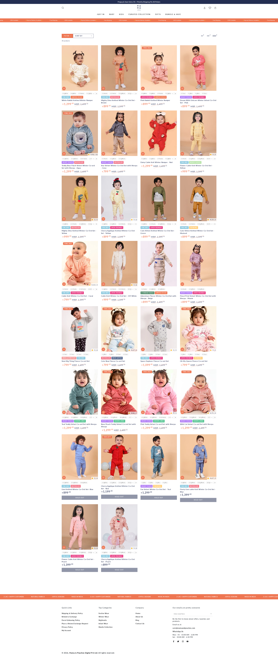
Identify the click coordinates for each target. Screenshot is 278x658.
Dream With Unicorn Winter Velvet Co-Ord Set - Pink (198, 101)
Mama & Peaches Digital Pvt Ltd (83, 653)
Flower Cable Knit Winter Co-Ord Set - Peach (78, 560)
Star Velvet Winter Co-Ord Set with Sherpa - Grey (119, 166)
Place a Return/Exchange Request (75, 624)
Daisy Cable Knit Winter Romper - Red (157, 162)
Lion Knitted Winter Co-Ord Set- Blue (77, 489)
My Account (66, 630)
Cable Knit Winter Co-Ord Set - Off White (119, 296)
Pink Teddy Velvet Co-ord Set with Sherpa (158, 424)
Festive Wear (104, 613)
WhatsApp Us (178, 631)
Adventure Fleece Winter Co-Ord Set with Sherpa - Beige (158, 297)
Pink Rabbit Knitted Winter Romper (155, 100)
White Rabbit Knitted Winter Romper (77, 100)
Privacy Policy (67, 627)
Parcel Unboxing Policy (71, 620)
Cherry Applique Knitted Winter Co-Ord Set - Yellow (118, 232)
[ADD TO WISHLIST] (64, 477)
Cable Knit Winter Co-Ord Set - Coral (77, 296)
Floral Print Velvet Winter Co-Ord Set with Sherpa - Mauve (198, 297)
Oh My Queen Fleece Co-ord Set (194, 361)
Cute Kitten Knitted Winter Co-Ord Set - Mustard (197, 232)
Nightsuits (103, 620)
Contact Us (140, 624)
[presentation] (96, 93)
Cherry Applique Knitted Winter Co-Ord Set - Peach (118, 560)
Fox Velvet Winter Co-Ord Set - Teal (156, 489)
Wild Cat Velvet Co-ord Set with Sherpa (196, 424)
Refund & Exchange (69, 617)
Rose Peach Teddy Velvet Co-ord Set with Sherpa (118, 425)
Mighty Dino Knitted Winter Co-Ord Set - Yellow (79, 232)
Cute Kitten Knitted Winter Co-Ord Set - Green (158, 232)
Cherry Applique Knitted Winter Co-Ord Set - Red (118, 487)
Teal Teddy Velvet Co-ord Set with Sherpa (79, 424)
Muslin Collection (106, 627)
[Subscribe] (211, 614)
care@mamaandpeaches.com (184, 628)
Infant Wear (103, 624)
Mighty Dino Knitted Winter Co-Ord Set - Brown (118, 101)
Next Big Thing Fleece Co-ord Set (76, 361)
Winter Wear (104, 617)
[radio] (66, 483)
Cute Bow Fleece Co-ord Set (113, 361)
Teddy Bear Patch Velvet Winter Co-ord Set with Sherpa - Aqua (78, 166)
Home (138, 613)
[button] (62, 8)
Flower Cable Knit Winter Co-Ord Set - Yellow (196, 166)
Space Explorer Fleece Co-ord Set (155, 361)
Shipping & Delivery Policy (72, 613)
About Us (139, 617)
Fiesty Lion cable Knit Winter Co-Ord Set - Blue (198, 490)
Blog (137, 620)
